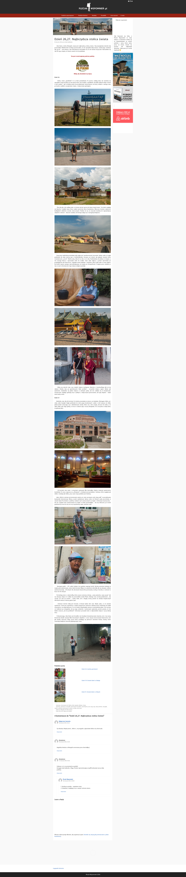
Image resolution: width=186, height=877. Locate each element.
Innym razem (95, 7)
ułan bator (79, 708)
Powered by (81, 7)
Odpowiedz (59, 732)
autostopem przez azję (87, 706)
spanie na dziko (73, 708)
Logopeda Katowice (58, 868)
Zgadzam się (104, 7)
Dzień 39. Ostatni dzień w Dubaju (91, 680)
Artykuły (94, 15)
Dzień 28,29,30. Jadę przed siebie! (64, 711)
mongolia (105, 706)
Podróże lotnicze (82, 15)
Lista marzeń (114, 15)
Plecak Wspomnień (68, 779)
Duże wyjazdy (75, 705)
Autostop (58, 705)
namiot (56, 708)
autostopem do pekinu (76, 706)
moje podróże (99, 706)
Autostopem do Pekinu (66, 705)
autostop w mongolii (65, 706)
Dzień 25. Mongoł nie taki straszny (64, 709)
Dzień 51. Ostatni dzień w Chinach (91, 692)
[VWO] (84, 7)
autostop (58, 706)
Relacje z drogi (82, 705)
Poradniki (103, 15)
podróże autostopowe (63, 708)
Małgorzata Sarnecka (64, 721)
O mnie (122, 15)
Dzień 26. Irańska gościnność (90, 669)
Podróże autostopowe (68, 15)
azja (94, 706)
